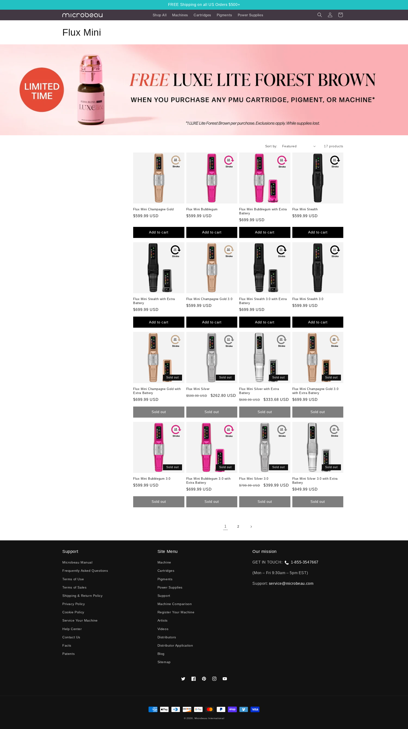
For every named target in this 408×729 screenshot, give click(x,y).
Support (163, 596)
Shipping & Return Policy (82, 596)
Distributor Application (175, 645)
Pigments (165, 579)
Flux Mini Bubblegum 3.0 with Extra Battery (208, 480)
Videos (163, 629)
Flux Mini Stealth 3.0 (308, 299)
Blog (161, 654)
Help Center (72, 629)
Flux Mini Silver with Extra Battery (259, 391)
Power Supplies (170, 587)
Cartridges (165, 570)
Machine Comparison (174, 604)
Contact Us (71, 637)
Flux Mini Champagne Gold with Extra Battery (157, 391)
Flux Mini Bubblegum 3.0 (151, 478)
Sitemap (164, 662)
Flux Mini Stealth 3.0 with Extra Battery (263, 301)
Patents (68, 654)
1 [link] (225, 526)
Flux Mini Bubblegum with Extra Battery (263, 211)
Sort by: (271, 146)
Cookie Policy (73, 612)
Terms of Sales (74, 587)
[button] (319, 15)
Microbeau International (209, 718)
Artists (162, 620)
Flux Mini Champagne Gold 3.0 (209, 299)
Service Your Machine (80, 620)
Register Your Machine (176, 612)
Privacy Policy (73, 604)
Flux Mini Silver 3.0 (253, 478)
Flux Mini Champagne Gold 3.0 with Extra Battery (315, 391)
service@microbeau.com (291, 583)
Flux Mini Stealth (305, 209)
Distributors (166, 637)
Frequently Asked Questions (85, 570)
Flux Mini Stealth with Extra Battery (154, 301)
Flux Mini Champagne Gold (153, 209)
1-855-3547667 (305, 562)
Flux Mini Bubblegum (202, 209)
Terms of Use (73, 579)
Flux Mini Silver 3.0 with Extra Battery (315, 480)
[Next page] (251, 526)
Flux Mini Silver (198, 389)
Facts (66, 645)
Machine (164, 562)
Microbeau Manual (77, 562)
